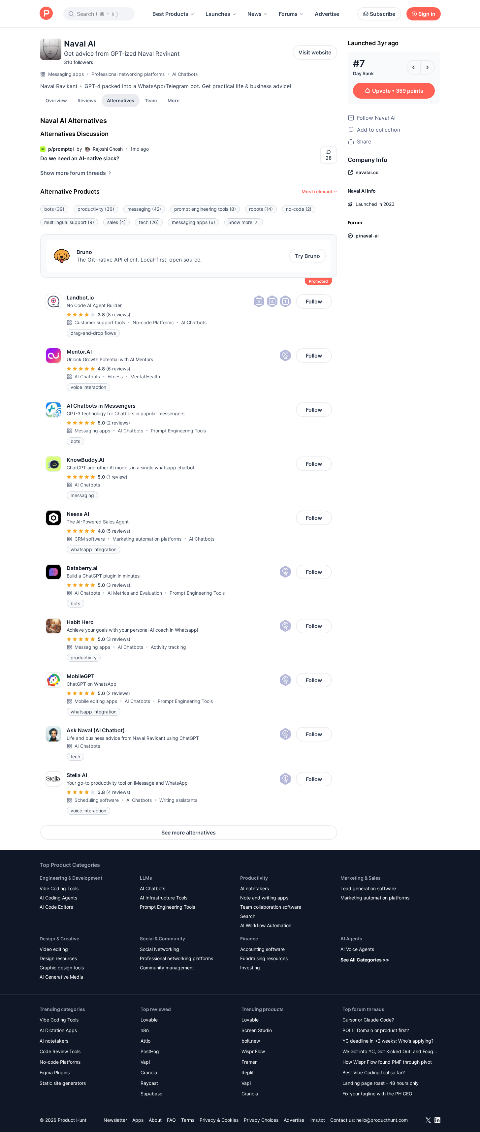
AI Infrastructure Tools (163, 897)
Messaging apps (66, 74)
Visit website (315, 52)
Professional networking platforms (128, 74)
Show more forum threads (73, 173)
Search (247, 916)
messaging (144, 209)
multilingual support (69, 222)
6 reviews (118, 368)
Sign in (426, 14)
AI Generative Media (61, 977)
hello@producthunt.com (382, 1120)
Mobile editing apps (96, 701)
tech (149, 222)
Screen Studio (256, 1030)
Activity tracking (168, 647)
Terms (187, 1120)
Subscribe (382, 14)
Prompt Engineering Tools (178, 430)
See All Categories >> (364, 959)
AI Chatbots (185, 74)
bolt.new (250, 1041)
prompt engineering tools (205, 209)
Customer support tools (100, 322)
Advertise (327, 14)
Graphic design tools (62, 967)
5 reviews (118, 531)
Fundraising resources (264, 958)
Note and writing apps (264, 897)
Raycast (149, 1083)
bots (54, 209)
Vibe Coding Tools (59, 888)
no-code (298, 209)
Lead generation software (368, 888)
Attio (145, 1041)
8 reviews (118, 314)
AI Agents (351, 938)
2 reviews (118, 422)
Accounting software (262, 949)
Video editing (54, 949)
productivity (96, 209)
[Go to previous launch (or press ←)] (413, 67)
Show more (240, 222)
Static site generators (63, 1083)
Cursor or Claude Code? (368, 1019)
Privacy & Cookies (219, 1120)
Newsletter (115, 1120)
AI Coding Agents (58, 897)
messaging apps (193, 222)
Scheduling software (97, 800)
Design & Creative (59, 938)
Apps (138, 1120)
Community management (167, 967)
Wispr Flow (253, 1051)
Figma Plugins (55, 1072)
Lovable (149, 1019)
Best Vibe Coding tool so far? (373, 1072)
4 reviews (118, 792)
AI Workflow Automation (265, 925)
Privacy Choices (261, 1120)
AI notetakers (254, 888)
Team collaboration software (270, 907)
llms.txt (317, 1120)
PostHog (150, 1051)
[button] (173, 100)
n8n (145, 1030)
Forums (288, 14)
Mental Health (145, 376)
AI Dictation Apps (58, 1030)
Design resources (58, 958)
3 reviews (118, 585)
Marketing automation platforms (146, 539)
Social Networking (159, 949)
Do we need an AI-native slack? (79, 158)
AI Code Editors (56, 907)
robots (261, 209)
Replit (247, 1072)
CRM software (90, 539)
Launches (218, 14)
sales (116, 222)
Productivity (254, 878)
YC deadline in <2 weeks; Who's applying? (387, 1041)
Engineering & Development (71, 878)
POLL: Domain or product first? (375, 1030)
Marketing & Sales (360, 878)
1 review (117, 477)
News (254, 14)
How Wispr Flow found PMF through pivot (387, 1062)
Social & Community (162, 938)
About (155, 1120)
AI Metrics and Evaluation (135, 593)
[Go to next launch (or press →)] (427, 67)
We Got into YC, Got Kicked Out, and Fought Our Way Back (389, 1052)
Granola (149, 1072)
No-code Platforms (153, 322)
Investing (250, 967)
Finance (249, 938)
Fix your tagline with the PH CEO (377, 1093)
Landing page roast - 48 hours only (380, 1083)
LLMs (146, 878)
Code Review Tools (60, 1051)
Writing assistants (178, 800)
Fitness (115, 376)
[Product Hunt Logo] (46, 14)
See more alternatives (188, 832)
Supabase (151, 1093)
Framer (249, 1062)
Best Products (170, 14)
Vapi (145, 1062)
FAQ (171, 1120)
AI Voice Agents (357, 949)
